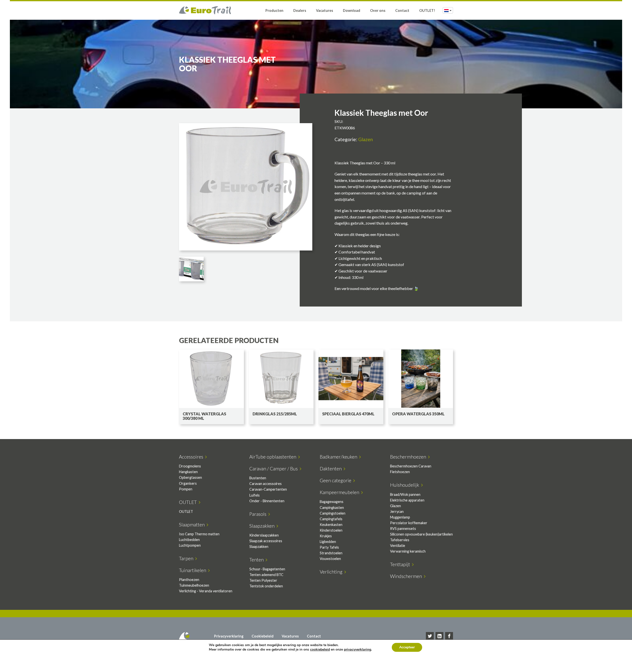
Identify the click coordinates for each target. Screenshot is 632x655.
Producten (274, 10)
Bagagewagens (331, 502)
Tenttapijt (401, 564)
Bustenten (257, 478)
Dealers (299, 10)
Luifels (254, 495)
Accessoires (192, 457)
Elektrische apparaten (407, 500)
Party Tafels (329, 547)
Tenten (257, 559)
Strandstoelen (331, 553)
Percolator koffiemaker (408, 523)
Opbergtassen (190, 477)
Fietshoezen (400, 472)
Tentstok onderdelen (266, 586)
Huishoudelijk (405, 485)
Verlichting (332, 572)
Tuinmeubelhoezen (194, 585)
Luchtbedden (189, 540)
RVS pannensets (403, 528)
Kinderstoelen (331, 530)
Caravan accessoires (265, 484)
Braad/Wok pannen (405, 494)
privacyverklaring (357, 649)
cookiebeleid (320, 649)
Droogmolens (190, 466)
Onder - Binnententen (266, 501)
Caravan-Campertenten (268, 489)
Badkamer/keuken (339, 457)
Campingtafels (331, 519)
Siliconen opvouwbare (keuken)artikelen (421, 534)
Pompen (185, 489)
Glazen (365, 139)
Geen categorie (336, 480)
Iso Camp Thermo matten (199, 534)
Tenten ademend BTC (266, 575)
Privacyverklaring (228, 636)
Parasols (258, 514)
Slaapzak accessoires (265, 541)
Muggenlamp (400, 517)
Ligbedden (328, 541)
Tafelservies (399, 540)
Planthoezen (189, 580)
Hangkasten (188, 472)
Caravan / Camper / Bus (274, 468)
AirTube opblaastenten (273, 457)
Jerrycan (397, 511)
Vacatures (324, 10)
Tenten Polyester (263, 580)
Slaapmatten (193, 524)
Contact (402, 10)
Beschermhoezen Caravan (410, 466)
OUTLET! (427, 10)
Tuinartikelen (193, 570)
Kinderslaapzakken (264, 535)
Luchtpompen (190, 545)
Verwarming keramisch (408, 551)
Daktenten (332, 468)
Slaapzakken (262, 526)
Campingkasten (332, 507)
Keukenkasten (331, 524)
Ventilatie (397, 545)
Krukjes (326, 536)
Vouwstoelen (330, 559)
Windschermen (407, 576)
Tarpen (187, 558)
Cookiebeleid (263, 636)
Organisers (188, 483)
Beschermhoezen (409, 457)
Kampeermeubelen (340, 492)
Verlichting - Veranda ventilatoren (205, 591)
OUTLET (189, 502)
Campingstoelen (332, 513)
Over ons (377, 10)
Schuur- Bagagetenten (267, 569)
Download (351, 10)
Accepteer (407, 647)
